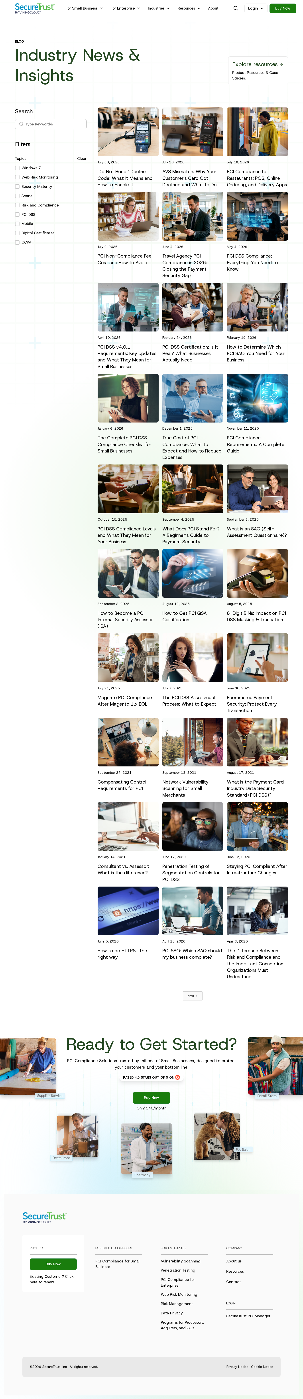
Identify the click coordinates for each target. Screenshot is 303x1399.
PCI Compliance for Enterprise (178, 1282)
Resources (235, 1271)
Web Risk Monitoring (179, 1294)
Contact (233, 1281)
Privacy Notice (237, 1367)
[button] (84, 8)
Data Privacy (172, 1313)
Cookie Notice (262, 1367)
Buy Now (282, 8)
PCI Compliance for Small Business (117, 1264)
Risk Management (177, 1303)
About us (234, 1261)
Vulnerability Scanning (181, 1261)
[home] (35, 8)
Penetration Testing (178, 1270)
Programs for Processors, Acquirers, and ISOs (182, 1325)
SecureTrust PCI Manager (248, 1316)
